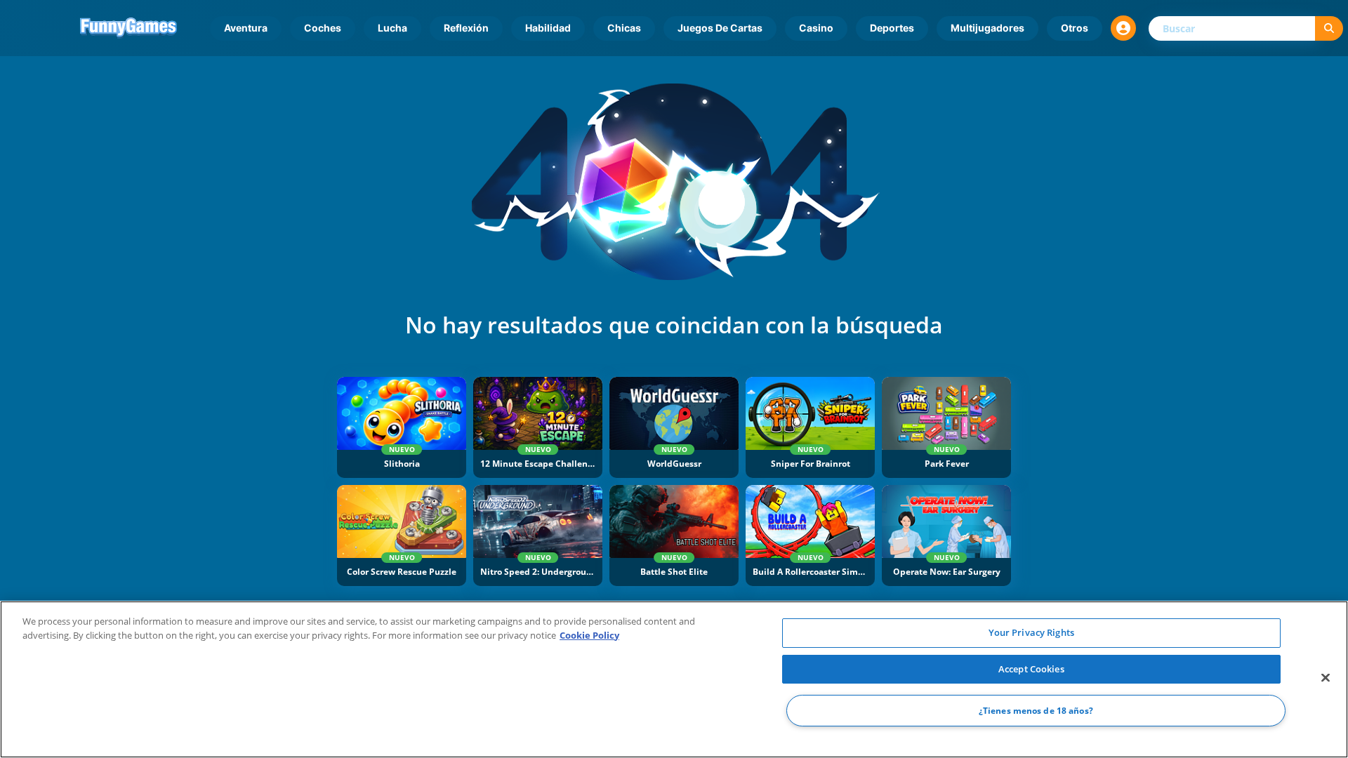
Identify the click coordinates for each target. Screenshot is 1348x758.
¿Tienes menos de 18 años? (1036, 711)
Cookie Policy (589, 635)
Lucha (392, 28)
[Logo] (128, 28)
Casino (816, 28)
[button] (1123, 28)
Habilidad (548, 28)
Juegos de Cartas (720, 28)
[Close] (1325, 678)
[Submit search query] (1329, 28)
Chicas (624, 28)
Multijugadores (987, 28)
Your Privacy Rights (1031, 632)
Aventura (245, 28)
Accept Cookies (1031, 669)
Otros (1074, 28)
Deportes (892, 28)
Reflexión (466, 28)
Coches (322, 28)
